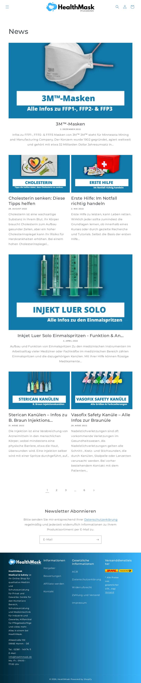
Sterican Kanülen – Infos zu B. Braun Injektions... (38, 417)
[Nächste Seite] (93, 490)
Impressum (79, 602)
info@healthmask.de (20, 657)
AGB (75, 571)
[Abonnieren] (97, 540)
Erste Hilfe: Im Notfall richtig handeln (94, 201)
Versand (109, 592)
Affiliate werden (54, 583)
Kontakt (49, 591)
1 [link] (47, 490)
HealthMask (64, 679)
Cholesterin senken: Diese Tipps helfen (37, 201)
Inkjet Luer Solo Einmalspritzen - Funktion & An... (71, 335)
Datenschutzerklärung (101, 519)
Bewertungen (52, 576)
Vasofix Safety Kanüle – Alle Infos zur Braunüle (100, 417)
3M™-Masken (70, 123)
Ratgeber (50, 568)
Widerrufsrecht (82, 587)
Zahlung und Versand (86, 595)
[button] (7, 7)
